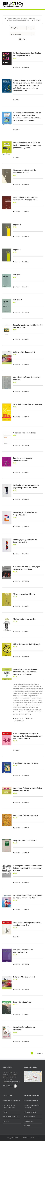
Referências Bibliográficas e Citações (32, 1106)
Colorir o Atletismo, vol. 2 (24, 977)
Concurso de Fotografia (10, 1116)
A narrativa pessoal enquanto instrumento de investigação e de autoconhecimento (27, 736)
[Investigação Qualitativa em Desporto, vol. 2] (7, 545)
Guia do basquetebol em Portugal (27, 404)
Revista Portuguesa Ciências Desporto (9, 1106)
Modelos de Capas (30, 1112)
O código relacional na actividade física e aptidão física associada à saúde (27, 868)
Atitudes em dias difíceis (24, 594)
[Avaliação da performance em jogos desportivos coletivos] (7, 490)
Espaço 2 (17, 250)
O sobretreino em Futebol (24, 433)
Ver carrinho (37, 20)
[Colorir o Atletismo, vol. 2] (7, 982)
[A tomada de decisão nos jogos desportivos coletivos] (7, 572)
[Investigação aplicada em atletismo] (7, 1032)
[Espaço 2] (7, 255)
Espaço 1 (17, 224)
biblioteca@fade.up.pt (13, 1082)
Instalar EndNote (30, 1116)
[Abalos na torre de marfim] (7, 624)
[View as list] (24, 39)
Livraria (6, 1121)
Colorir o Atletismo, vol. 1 (24, 352)
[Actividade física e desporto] (7, 820)
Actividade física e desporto (25, 815)
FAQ (5, 1112)
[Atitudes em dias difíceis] (7, 599)
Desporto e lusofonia (22, 1002)
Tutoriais (27, 1126)
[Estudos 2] (7, 306)
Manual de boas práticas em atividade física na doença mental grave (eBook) (25, 671)
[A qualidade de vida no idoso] (7, 767)
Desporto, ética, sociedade (25, 840)
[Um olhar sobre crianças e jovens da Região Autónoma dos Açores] (7, 901)
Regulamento (29, 1121)
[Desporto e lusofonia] (7, 1008)
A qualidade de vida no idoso (25, 763)
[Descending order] (33, 28)
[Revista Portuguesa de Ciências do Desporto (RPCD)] (7, 58)
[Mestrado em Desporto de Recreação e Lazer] (7, 176)
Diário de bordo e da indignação (27, 644)
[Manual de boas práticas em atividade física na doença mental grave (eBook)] (7, 674)
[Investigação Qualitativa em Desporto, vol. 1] (7, 517)
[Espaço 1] (7, 230)
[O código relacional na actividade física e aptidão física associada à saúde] (7, 871)
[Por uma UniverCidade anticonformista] (7, 955)
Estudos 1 (17, 275)
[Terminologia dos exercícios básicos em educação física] (7, 203)
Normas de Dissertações (32, 1101)
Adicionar (17, 67)
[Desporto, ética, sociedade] (7, 845)
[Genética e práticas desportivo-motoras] (7, 382)
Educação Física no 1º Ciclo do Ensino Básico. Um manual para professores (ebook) (27, 145)
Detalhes (26, 67)
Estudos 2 (17, 300)
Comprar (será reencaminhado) (19, 720)
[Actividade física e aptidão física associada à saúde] (7, 790)
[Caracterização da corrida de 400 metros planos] (7, 329)
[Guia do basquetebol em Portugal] (7, 412)
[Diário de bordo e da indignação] (7, 649)
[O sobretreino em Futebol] (7, 438)
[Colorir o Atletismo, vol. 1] (7, 357)
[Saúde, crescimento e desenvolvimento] (7, 462)
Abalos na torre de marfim (24, 619)
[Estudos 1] (7, 281)
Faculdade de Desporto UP (12, 1101)
